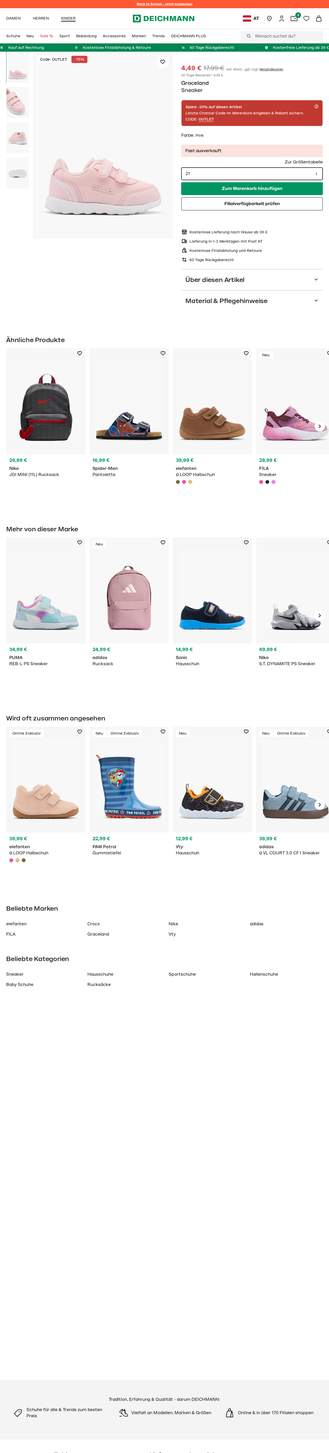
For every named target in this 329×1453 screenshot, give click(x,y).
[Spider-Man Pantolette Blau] (129, 426)
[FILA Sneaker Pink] (261, 482)
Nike (173, 924)
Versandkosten (271, 69)
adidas (256, 924)
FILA (10, 934)
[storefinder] (269, 18)
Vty (172, 934)
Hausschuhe (100, 974)
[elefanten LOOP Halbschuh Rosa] (184, 482)
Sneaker (15, 974)
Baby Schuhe (19, 984)
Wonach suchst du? (275, 36)
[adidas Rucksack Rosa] (129, 615)
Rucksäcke (99, 984)
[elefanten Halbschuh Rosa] (45, 805)
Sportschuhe (182, 974)
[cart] (319, 18)
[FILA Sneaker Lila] (273, 482)
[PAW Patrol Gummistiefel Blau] (129, 805)
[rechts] (320, 426)
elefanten (16, 924)
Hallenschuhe (264, 974)
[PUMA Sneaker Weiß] (45, 615)
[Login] (282, 18)
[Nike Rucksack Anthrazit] (45, 426)
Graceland (195, 83)
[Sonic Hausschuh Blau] (212, 615)
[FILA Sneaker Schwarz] (267, 482)
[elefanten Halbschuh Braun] (212, 426)
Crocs (93, 924)
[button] (103, 146)
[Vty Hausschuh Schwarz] (212, 805)
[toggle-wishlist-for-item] (163, 62)
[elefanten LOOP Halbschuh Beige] (190, 482)
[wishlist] (306, 18)
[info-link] (316, 106)
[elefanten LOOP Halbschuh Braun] (178, 482)
